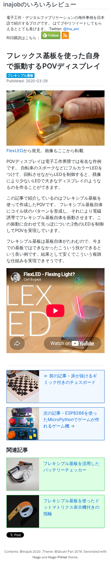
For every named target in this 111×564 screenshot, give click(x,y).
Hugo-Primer (57, 557)
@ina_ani (71, 28)
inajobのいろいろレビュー (39, 4)
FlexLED (14, 150)
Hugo (37, 557)
